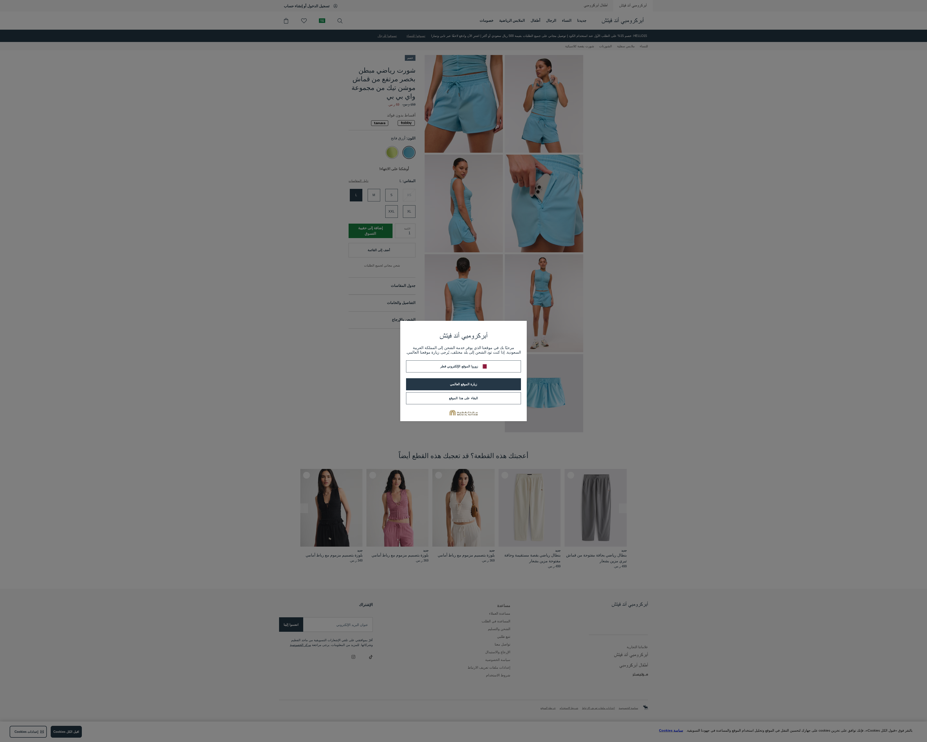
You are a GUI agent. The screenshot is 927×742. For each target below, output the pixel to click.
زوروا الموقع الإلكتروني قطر (459, 366)
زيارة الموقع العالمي (463, 384)
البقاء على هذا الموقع (463, 398)
